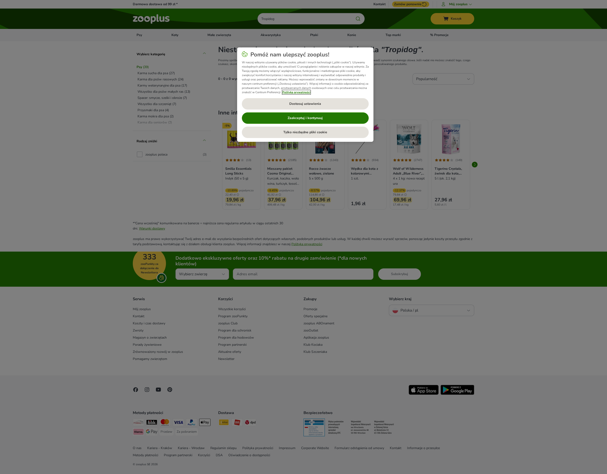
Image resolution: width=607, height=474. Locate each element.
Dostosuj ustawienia (305, 103)
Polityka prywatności (296, 92)
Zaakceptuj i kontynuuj (305, 118)
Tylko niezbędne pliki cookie (305, 132)
